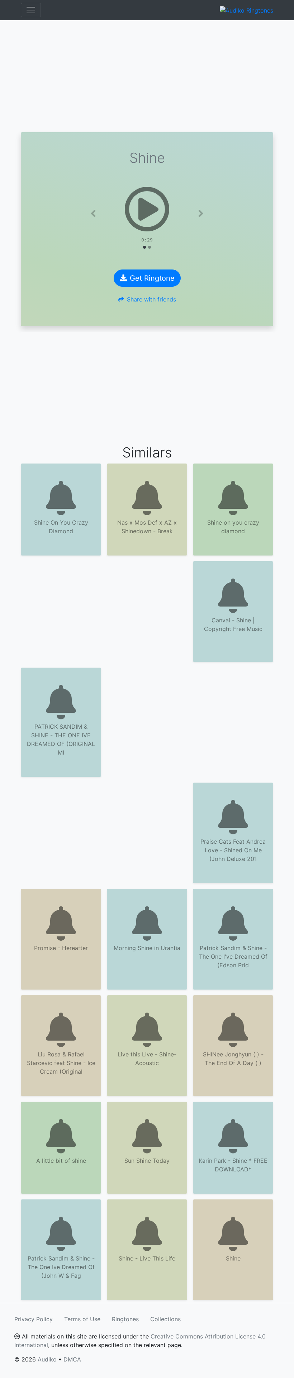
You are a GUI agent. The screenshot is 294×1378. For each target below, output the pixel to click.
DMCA (72, 1359)
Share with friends (151, 299)
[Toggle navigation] (31, 10)
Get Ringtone (152, 278)
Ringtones (125, 1319)
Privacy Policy (33, 1319)
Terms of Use (82, 1319)
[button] (93, 213)
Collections (165, 1319)
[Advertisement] (147, 76)
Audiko (47, 1359)
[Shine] (147, 209)
